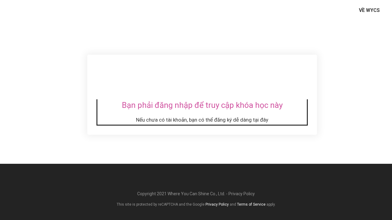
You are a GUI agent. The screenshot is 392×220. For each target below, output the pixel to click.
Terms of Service (251, 204)
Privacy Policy (241, 193)
